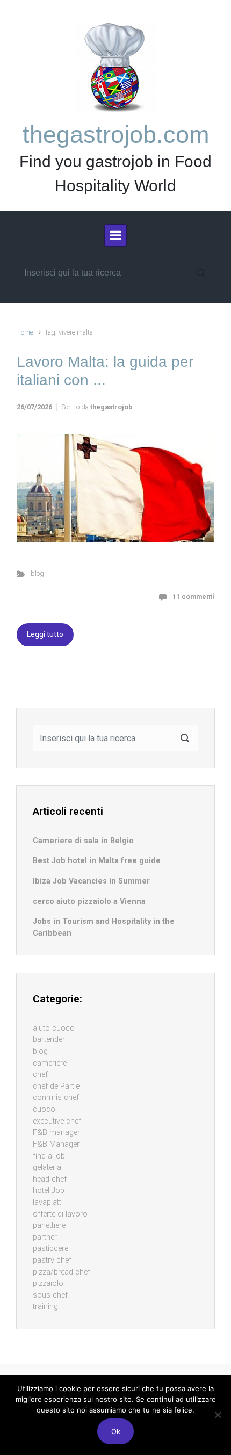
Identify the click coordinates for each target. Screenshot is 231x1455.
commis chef (56, 1097)
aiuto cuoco (54, 1028)
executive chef (57, 1121)
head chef (50, 1179)
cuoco (44, 1109)
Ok (115, 1431)
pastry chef (52, 1260)
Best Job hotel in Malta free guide (97, 860)
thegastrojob (111, 407)
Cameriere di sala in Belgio (83, 840)
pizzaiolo (48, 1283)
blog (37, 573)
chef (40, 1074)
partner (45, 1237)
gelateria (47, 1167)
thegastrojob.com (116, 134)
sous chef (50, 1295)
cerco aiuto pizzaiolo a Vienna (89, 901)
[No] (217, 1414)
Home (24, 332)
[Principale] (115, 235)
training (45, 1306)
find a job (49, 1156)
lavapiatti (48, 1202)
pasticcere (50, 1248)
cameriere (50, 1063)
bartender (49, 1039)
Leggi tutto (45, 634)
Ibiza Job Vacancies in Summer (91, 881)
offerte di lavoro (60, 1214)
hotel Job (48, 1190)
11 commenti (193, 596)
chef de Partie (56, 1086)
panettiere (49, 1225)
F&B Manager (56, 1144)
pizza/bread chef (61, 1272)
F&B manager (56, 1132)
